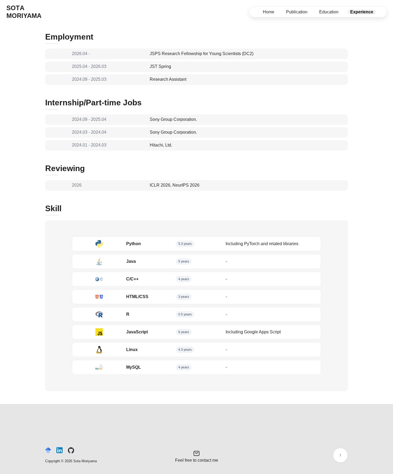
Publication (296, 12)
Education (328, 12)
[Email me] (196, 452)
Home (268, 12)
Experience (361, 12)
